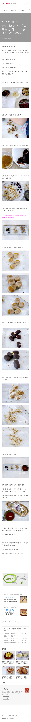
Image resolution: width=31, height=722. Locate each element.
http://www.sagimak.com (11, 594)
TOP (27, 716)
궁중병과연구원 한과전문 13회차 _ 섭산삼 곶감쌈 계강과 (11, 639)
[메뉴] (27, 3)
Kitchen (4, 10)
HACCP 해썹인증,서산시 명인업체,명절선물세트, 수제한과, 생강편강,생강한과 (10, 613)
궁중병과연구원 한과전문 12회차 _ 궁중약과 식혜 (11, 641)
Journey (13, 10)
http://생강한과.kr (9, 607)
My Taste (5, 689)
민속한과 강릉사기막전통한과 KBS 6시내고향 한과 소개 (10, 597)
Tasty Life (7, 629)
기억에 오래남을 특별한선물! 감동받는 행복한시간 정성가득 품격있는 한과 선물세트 (10, 600)
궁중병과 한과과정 (16, 629)
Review (22, 10)
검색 (23, 3)
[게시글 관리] (9, 621)
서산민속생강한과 (10, 610)
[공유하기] (7, 621)
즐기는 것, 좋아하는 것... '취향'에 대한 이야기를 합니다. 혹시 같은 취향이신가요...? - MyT (12, 692)
